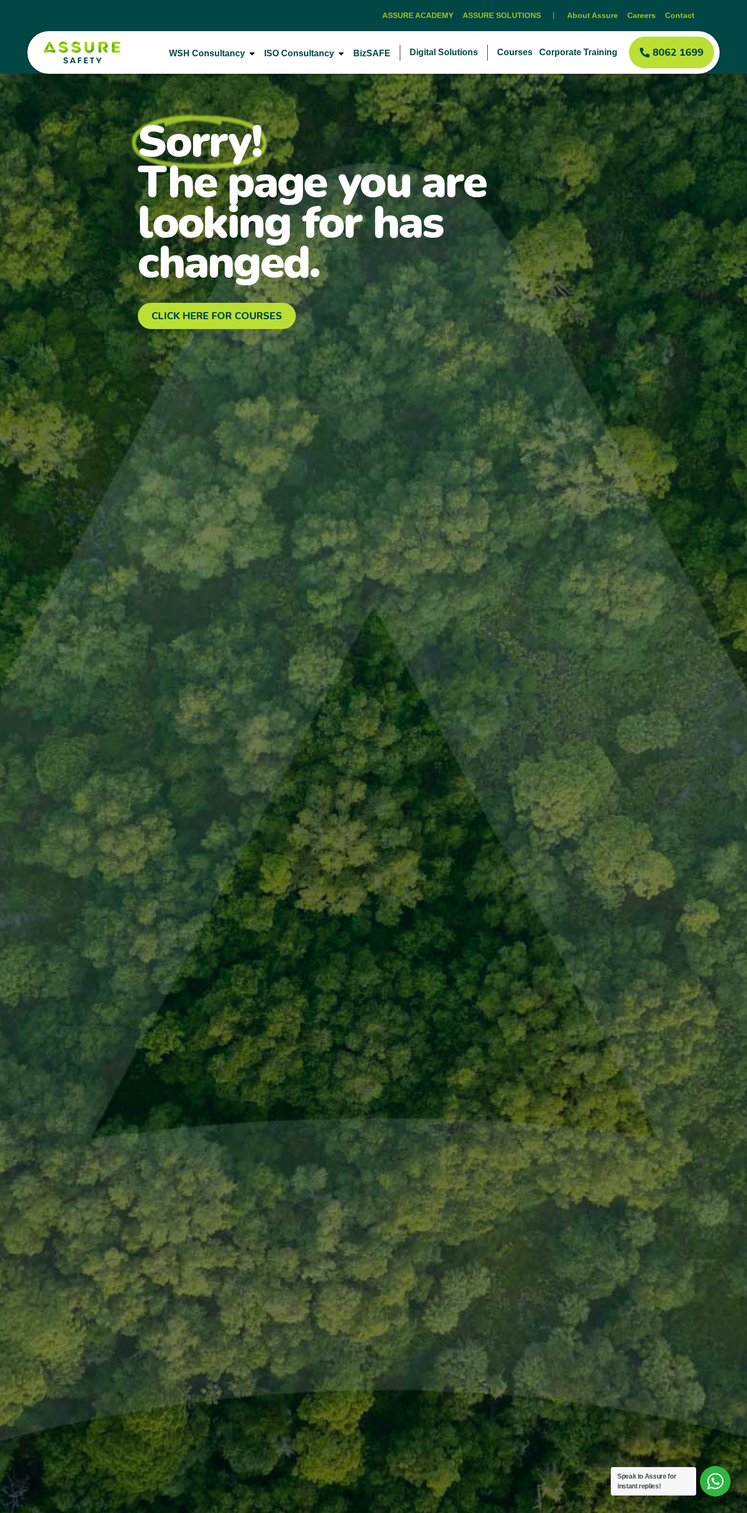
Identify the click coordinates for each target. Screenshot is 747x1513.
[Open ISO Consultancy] (341, 53)
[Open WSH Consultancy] (252, 53)
